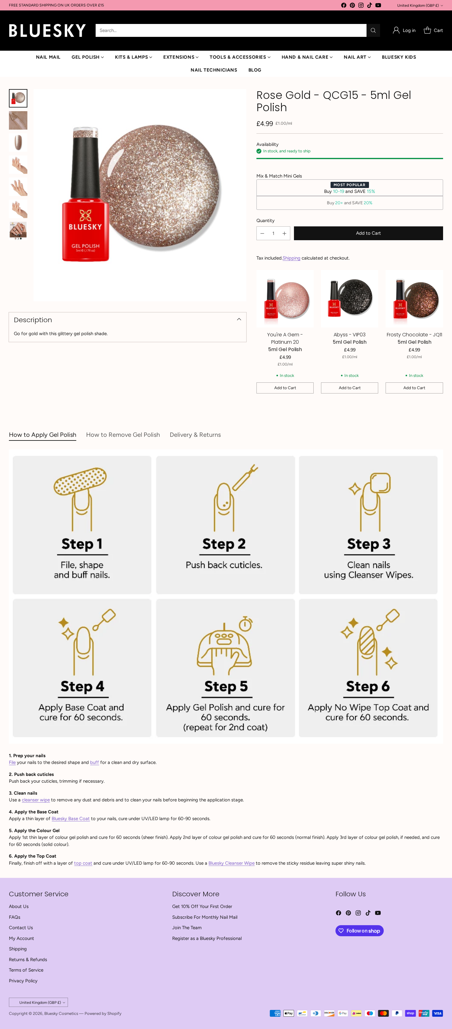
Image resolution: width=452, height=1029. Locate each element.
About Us (19, 906)
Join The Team (187, 927)
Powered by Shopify (103, 1013)
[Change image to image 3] (18, 142)
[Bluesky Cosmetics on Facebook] (344, 6)
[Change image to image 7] (18, 231)
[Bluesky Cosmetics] (47, 30)
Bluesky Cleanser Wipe (231, 863)
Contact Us (21, 927)
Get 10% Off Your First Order (202, 906)
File (12, 762)
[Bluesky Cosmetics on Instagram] (361, 6)
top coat (83, 863)
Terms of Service (26, 970)
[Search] (373, 30)
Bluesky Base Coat (71, 818)
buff (94, 762)
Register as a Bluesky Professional (207, 938)
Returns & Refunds (28, 959)
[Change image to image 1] (18, 98)
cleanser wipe (36, 800)
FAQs (14, 917)
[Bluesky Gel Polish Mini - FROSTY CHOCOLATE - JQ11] (414, 298)
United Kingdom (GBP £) (418, 5)
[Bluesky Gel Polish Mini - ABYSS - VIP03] (349, 298)
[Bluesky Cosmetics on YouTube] (378, 6)
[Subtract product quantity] (262, 233)
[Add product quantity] (284, 233)
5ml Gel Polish (285, 349)
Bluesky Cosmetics (61, 1013)
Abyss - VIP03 (350, 334)
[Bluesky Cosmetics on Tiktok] (370, 6)
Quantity (265, 220)
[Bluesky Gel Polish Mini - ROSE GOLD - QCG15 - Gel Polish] (140, 195)
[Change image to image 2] (18, 120)
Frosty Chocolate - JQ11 (414, 334)
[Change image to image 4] (18, 164)
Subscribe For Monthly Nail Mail (204, 917)
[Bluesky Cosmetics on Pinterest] (352, 6)
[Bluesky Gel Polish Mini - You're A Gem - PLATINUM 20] (285, 298)
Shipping (291, 258)
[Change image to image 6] (18, 209)
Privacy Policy (23, 981)
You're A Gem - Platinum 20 (285, 338)
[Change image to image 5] (18, 187)
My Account (21, 938)
